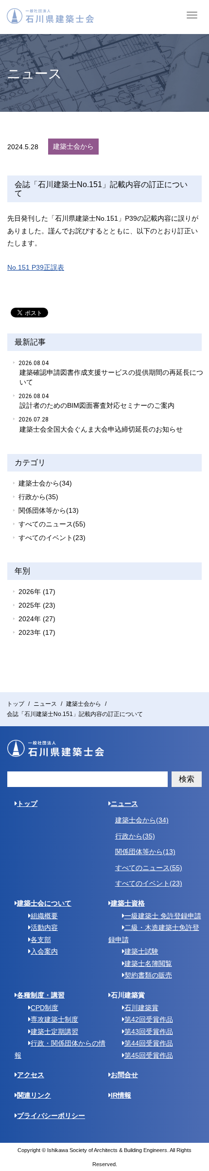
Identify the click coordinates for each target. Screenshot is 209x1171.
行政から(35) (38, 497)
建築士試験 (141, 951)
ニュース (45, 703)
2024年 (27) (36, 619)
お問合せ (124, 1075)
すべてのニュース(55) (52, 524)
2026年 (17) (36, 591)
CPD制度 (44, 1008)
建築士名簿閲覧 (148, 963)
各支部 (41, 940)
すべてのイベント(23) (52, 538)
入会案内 (44, 951)
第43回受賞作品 (148, 1031)
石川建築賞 (141, 1008)
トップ (15, 703)
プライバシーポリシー (51, 1115)
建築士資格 (128, 903)
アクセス (30, 1075)
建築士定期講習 (54, 1031)
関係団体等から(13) (48, 510)
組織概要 (44, 916)
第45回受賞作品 (148, 1055)
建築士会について (44, 903)
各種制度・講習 (41, 995)
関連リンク (34, 1095)
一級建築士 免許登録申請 (162, 916)
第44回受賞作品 (148, 1043)
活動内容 (44, 927)
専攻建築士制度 (54, 1019)
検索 (186, 779)
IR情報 (121, 1095)
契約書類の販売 (148, 975)
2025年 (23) (36, 605)
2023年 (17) (36, 632)
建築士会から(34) (45, 483)
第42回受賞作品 (148, 1019)
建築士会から (83, 703)
